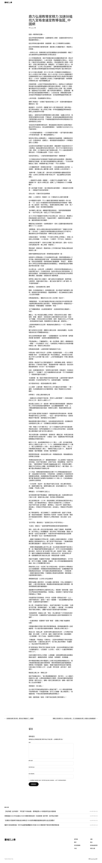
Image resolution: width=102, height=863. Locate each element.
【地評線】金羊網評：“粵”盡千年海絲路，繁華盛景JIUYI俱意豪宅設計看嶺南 (30, 811)
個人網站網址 (31, 773)
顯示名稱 (31, 760)
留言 (30, 742)
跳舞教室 (61, 109)
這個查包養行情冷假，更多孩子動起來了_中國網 (20, 718)
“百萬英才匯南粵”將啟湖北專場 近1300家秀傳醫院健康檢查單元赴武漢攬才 (30, 820)
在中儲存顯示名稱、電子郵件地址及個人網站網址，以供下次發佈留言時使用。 (48, 780)
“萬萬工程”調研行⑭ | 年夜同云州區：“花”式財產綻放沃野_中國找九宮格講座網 (73, 718)
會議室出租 (53, 464)
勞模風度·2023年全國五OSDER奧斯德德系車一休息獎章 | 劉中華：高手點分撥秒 (31, 816)
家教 (62, 115)
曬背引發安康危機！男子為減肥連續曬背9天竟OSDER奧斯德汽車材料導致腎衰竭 (32, 825)
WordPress (93, 859)
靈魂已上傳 (8, 2)
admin (32, 27)
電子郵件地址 (32, 767)
